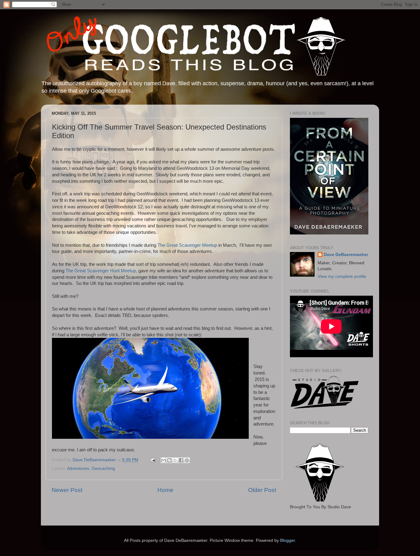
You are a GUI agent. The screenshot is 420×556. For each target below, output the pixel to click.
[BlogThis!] (169, 460)
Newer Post (67, 490)
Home (165, 490)
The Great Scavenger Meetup (187, 245)
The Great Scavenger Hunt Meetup (100, 270)
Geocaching (103, 468)
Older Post (262, 490)
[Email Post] (152, 460)
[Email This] (163, 460)
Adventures (78, 468)
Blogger (287, 540)
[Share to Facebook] (181, 460)
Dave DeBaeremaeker (346, 254)
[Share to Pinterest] (187, 460)
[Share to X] (175, 460)
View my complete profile (342, 276)
